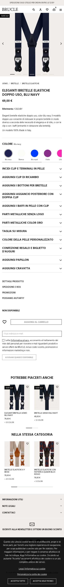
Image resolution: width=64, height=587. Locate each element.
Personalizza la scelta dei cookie (32, 574)
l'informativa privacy (20, 340)
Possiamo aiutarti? (13, 298)
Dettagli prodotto (13, 281)
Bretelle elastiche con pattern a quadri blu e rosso (45, 472)
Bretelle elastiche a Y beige (14, 471)
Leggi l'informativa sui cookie (32, 569)
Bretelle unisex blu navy (46, 413)
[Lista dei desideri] (47, 10)
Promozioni (9, 293)
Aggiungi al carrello (36, 322)
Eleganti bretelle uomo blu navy (15, 414)
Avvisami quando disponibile (19, 357)
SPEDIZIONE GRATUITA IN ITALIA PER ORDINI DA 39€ (32, 2)
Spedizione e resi (11, 287)
